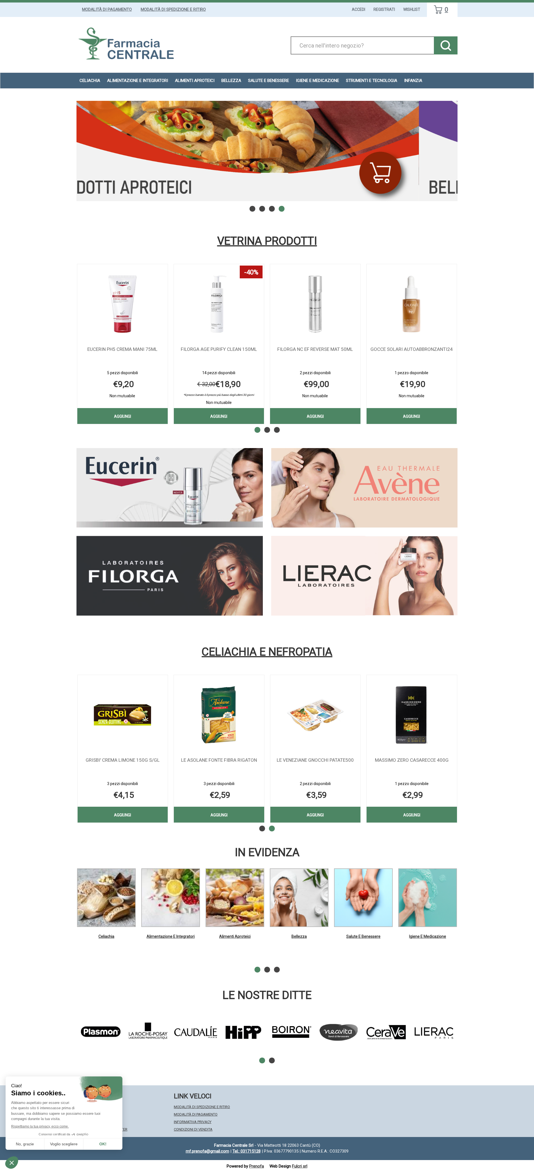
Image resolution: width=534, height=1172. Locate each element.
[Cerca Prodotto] (446, 45)
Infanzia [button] (413, 80)
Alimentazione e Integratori (171, 936)
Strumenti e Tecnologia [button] (371, 80)
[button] (252, 208)
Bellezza (299, 936)
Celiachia (106, 936)
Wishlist (411, 9)
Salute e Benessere (363, 936)
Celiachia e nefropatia (267, 652)
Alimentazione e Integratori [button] (137, 80)
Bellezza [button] (231, 80)
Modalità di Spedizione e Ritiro (173, 9)
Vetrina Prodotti (267, 241)
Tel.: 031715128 (247, 1151)
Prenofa (256, 1166)
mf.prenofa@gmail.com (207, 1151)
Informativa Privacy (192, 1122)
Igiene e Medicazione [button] (317, 80)
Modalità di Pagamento (107, 9)
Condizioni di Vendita (193, 1129)
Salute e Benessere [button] (268, 80)
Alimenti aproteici (194, 80)
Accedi (358, 9)
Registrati (384, 9)
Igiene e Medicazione (427, 936)
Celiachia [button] (90, 80)
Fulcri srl (299, 1166)
